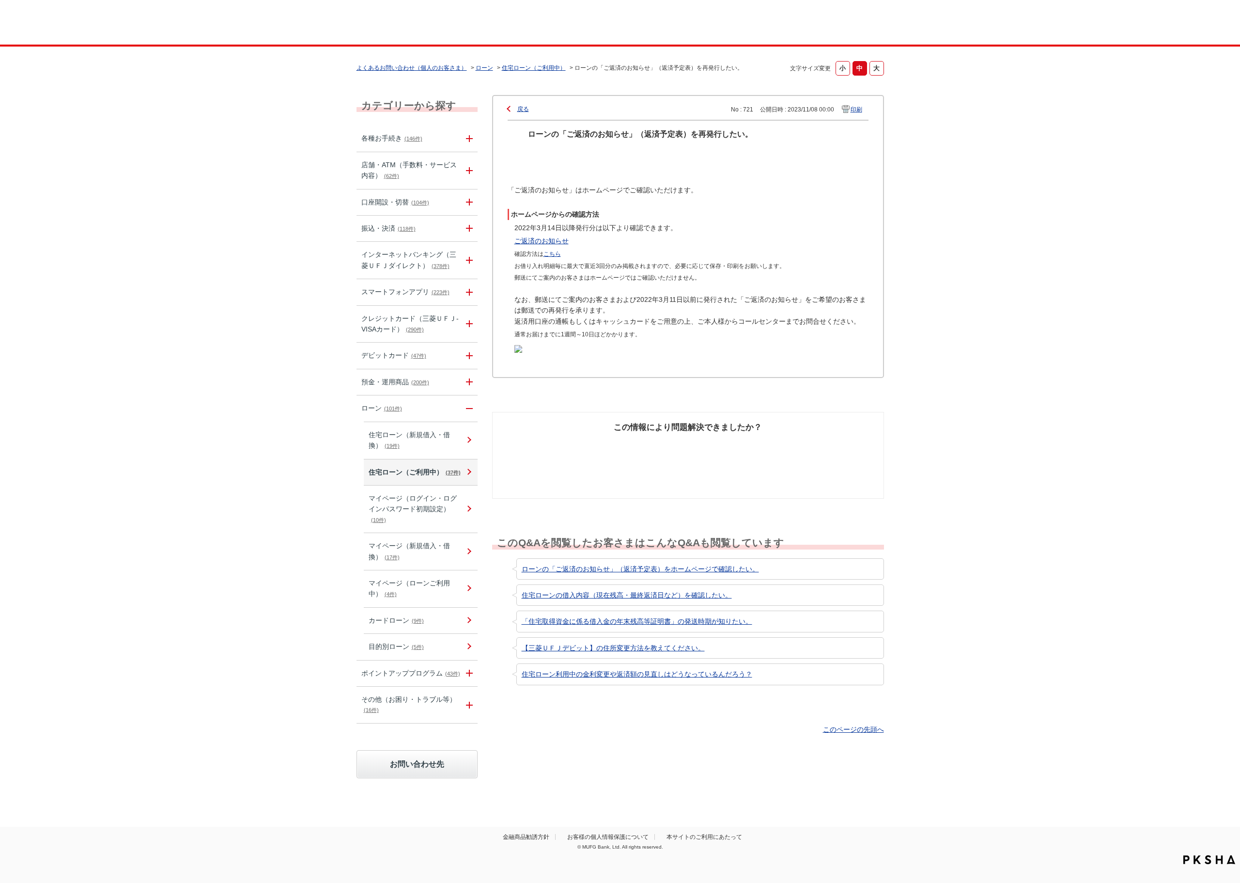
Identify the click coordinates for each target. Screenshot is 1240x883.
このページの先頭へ (853, 729)
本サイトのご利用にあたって (704, 837)
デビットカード (393, 355)
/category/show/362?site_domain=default (468, 324)
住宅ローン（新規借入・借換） (409, 440)
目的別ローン (396, 646)
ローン (484, 67)
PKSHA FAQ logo (1209, 859)
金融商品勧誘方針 (526, 837)
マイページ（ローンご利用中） (409, 588)
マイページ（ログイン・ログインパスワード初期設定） (413, 508)
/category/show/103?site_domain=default (468, 408)
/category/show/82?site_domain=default (468, 382)
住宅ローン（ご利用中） (534, 67)
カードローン (396, 620)
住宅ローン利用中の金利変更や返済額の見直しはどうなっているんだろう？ (637, 674)
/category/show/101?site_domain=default (468, 355)
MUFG (439, 23)
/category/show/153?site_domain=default (468, 292)
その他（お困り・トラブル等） (408, 704)
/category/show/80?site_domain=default (468, 228)
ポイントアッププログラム (410, 673)
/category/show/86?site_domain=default (468, 138)
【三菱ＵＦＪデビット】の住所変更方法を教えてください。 (613, 648)
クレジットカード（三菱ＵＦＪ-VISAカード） (410, 324)
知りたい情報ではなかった (813, 450)
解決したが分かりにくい (645, 450)
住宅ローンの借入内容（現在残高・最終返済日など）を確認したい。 (627, 595)
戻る (523, 109)
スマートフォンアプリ (405, 292)
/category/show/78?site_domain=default (468, 705)
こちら (552, 254)
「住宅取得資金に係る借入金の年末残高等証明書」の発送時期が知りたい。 (637, 621)
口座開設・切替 (395, 202)
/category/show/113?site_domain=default (468, 170)
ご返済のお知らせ (541, 241)
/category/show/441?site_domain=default (468, 673)
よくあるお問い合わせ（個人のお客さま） (411, 67)
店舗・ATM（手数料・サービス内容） (409, 170)
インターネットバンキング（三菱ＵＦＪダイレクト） (408, 260)
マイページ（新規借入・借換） (409, 551)
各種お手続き (391, 138)
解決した (542, 445)
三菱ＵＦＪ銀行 (806, 24)
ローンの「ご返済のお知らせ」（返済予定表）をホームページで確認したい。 (640, 569)
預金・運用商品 (395, 382)
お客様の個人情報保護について (608, 837)
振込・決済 (388, 228)
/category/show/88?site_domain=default (468, 202)
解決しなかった (724, 445)
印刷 (856, 109)
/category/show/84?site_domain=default (468, 260)
